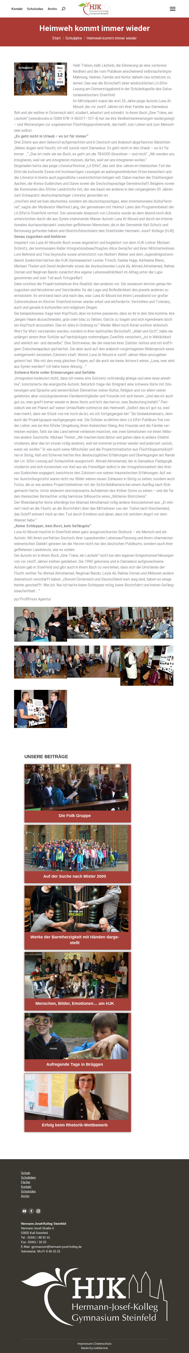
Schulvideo (28, 1191)
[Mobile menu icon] (172, 9)
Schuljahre (25, 67)
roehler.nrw (100, 1348)
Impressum (85, 1343)
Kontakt (26, 1186)
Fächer (25, 1182)
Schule (25, 1173)
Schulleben (28, 1177)
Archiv (25, 1196)
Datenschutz (103, 1343)
